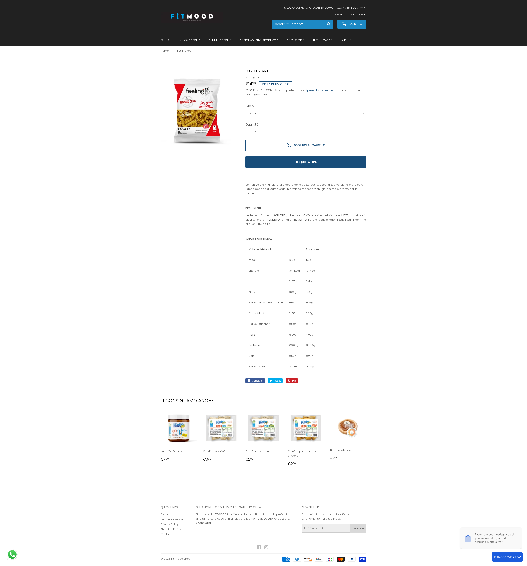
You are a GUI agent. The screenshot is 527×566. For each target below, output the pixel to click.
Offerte (166, 40)
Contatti (166, 534)
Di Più (344, 40)
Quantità (251, 124)
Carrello (355, 24)
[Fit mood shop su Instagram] (266, 548)
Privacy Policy (169, 524)
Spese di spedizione (319, 90)
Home (165, 51)
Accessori (295, 40)
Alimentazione (219, 40)
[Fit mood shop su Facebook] (259, 548)
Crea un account (356, 14)
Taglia (249, 105)
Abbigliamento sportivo (258, 40)
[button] (13, 555)
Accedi (338, 14)
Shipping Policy (171, 529)
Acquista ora (306, 162)
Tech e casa (322, 40)
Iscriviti (358, 528)
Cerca (165, 514)
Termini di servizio (173, 519)
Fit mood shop (181, 559)
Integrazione (189, 40)
